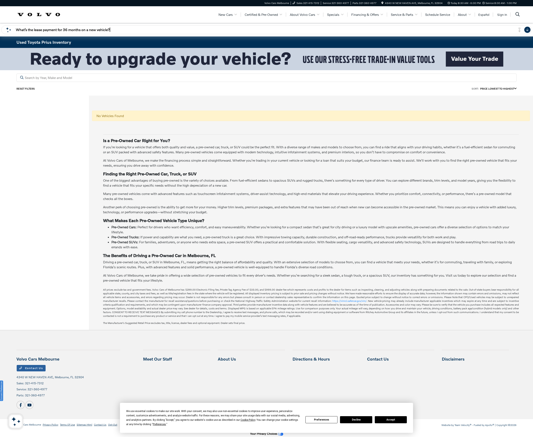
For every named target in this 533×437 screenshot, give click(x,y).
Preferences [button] (159, 424)
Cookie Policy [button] (247, 419)
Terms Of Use (67, 424)
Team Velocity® (463, 425)
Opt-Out (112, 424)
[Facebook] (20, 405)
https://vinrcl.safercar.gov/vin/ (349, 300)
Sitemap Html (84, 424)
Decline (356, 419)
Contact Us (33, 368)
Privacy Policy (50, 424)
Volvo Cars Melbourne (28, 424)
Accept (390, 419)
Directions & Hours (311, 358)
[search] (518, 14)
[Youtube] (29, 405)
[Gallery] (266, 59)
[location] (382, 3)
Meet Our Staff (157, 358)
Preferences (321, 419)
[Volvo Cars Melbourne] (38, 14)
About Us (227, 358)
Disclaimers (453, 358)
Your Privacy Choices (264, 433)
